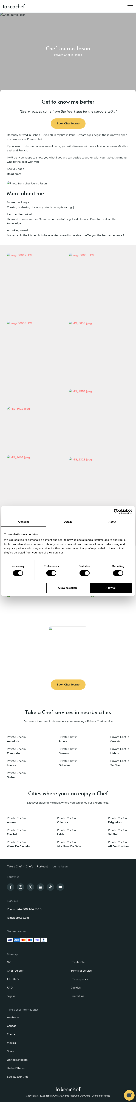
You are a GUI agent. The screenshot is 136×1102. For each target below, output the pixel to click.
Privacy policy (79, 979)
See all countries (17, 1077)
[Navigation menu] (130, 5)
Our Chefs (85, 1095)
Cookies (76, 988)
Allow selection (67, 587)
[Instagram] (20, 887)
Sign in (11, 996)
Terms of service (81, 971)
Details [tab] (68, 521)
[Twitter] (30, 887)
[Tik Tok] (50, 887)
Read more (14, 174)
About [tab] (112, 521)
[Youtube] (60, 887)
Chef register (15, 971)
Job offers (13, 979)
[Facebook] (10, 887)
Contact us (77, 996)
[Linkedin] (40, 887)
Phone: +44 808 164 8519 (24, 909)
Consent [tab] (23, 521)
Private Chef (78, 962)
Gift (9, 962)
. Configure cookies (100, 1095)
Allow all (111, 587)
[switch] (51, 573)
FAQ (10, 988)
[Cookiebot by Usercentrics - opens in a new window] (116, 511)
